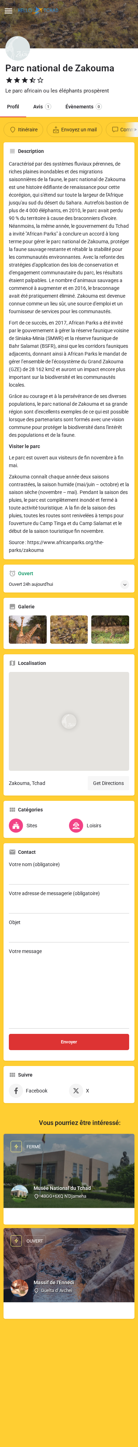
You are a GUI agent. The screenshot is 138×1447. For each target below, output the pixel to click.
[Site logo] (39, 11)
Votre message (25, 951)
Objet (15, 922)
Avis (41, 106)
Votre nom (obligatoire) (34, 864)
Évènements (82, 106)
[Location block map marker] (69, 721)
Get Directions (108, 783)
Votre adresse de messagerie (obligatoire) (54, 893)
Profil (13, 106)
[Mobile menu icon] (8, 11)
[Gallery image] (28, 629)
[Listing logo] (17, 48)
